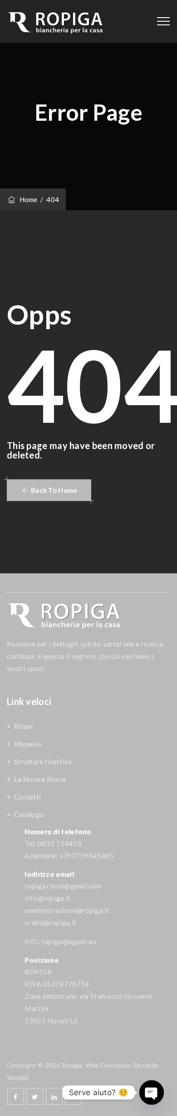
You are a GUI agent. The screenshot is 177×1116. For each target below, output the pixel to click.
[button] (49, 490)
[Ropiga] (55, 21)
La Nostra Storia (40, 779)
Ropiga (72, 1065)
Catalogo (29, 814)
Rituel (23, 726)
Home (27, 199)
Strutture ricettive (43, 761)
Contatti (27, 797)
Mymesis (28, 744)
